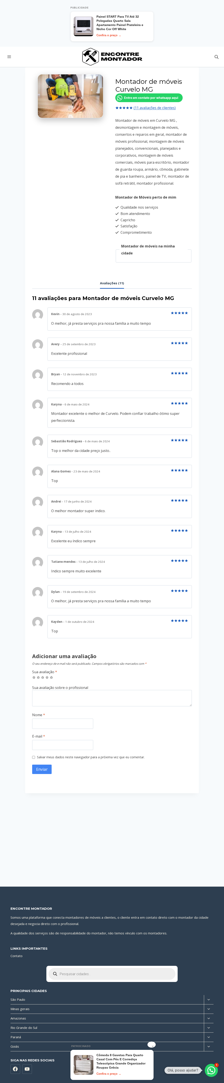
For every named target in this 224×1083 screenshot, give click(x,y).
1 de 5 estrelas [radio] (34, 677)
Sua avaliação (44, 672)
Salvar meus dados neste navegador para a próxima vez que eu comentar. (91, 757)
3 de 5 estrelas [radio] (42, 677)
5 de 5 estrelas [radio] (51, 677)
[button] (211, 1070)
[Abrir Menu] (9, 56)
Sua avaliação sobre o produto (112, 687)
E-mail (38, 736)
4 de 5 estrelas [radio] (47, 677)
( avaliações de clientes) (155, 107)
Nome (38, 715)
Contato (16, 956)
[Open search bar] (216, 57)
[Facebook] (15, 1069)
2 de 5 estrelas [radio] (38, 677)
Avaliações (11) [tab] (112, 283)
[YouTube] (27, 1069)
